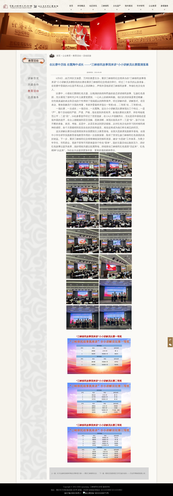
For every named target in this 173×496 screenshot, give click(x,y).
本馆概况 (81, 6)
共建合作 (33, 84)
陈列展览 (129, 6)
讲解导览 (33, 78)
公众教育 (152, 6)
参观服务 (164, 6)
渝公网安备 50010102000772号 (97, 493)
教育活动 (33, 91)
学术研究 (141, 6)
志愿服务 (33, 97)
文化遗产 (117, 6)
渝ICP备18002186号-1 (72, 493)
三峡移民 (105, 6)
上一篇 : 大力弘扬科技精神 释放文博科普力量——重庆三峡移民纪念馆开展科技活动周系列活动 (83, 473)
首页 (71, 6)
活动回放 (87, 56)
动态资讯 (93, 6)
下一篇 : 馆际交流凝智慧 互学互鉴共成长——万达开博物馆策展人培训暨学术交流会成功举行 (131, 473)
